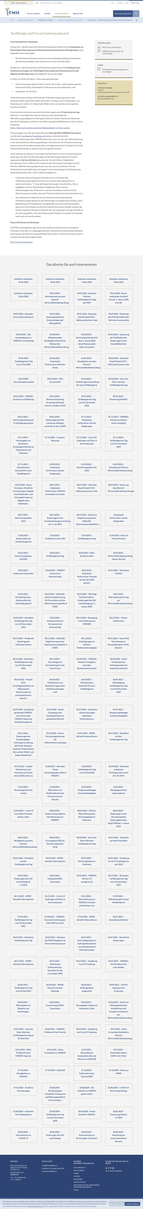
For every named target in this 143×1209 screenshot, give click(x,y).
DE (113, 3)
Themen (47, 14)
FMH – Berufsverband (18, 3)
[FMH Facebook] (108, 1168)
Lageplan (18, 1179)
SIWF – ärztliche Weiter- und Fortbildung (48, 3)
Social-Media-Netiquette (113, 1171)
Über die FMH (78, 14)
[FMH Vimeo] (111, 1168)
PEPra (76, 1190)
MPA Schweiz (79, 1170)
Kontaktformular (20, 1177)
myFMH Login (134, 3)
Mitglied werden (123, 14)
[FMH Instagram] (113, 1168)
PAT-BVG (77, 1176)
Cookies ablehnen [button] (116, 1204)
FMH (12, 20)
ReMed (76, 1173)
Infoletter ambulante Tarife (70, 20)
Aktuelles (120, 3)
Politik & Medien (33, 14)
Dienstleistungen (61, 14)
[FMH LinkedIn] (106, 1168)
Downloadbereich (49, 1165)
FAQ (126, 3)
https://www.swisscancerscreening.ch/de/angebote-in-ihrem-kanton (40, 128)
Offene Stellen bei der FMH (53, 1168)
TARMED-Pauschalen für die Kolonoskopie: (112, 52)
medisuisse (78, 1179)
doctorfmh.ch (80, 1167)
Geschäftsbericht (49, 1171)
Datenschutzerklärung (35, 1206)
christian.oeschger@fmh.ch (108, 96)
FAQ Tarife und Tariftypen (21, 242)
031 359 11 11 (18, 1172)
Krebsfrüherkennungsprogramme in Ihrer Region (115, 70)
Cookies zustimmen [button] (132, 1204)
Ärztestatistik (80, 1182)
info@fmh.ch (14, 1174)
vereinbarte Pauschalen (32, 136)
